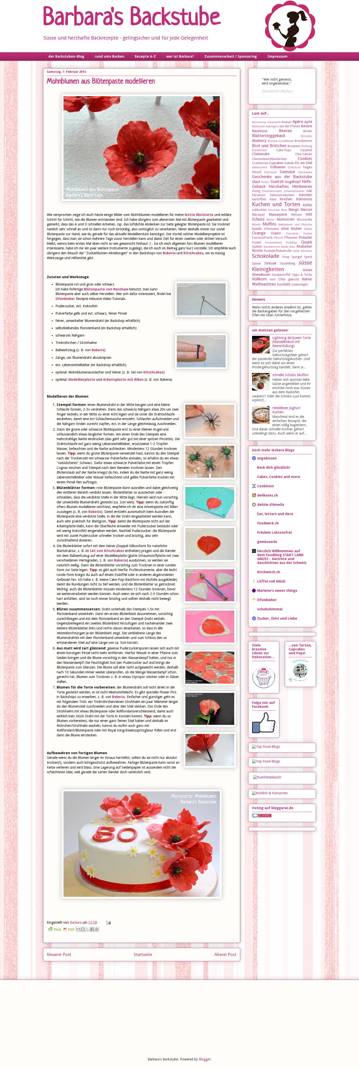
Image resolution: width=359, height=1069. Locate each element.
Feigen (307, 167)
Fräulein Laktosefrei (274, 532)
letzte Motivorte (199, 215)
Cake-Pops (283, 150)
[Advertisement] (79, 1017)
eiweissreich (259, 167)
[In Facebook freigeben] (92, 929)
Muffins (269, 224)
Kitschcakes (193, 253)
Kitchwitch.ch (268, 572)
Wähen (307, 279)
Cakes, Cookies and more (278, 477)
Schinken (306, 251)
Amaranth (274, 122)
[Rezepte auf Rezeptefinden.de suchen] (266, 761)
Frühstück (270, 172)
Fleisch (256, 172)
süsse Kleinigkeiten (282, 265)
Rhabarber (304, 246)
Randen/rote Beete (276, 246)
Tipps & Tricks (302, 274)
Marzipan (258, 214)
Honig (256, 191)
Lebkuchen (259, 210)
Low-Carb (274, 210)
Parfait (308, 233)
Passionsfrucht (262, 237)
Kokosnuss (304, 199)
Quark (306, 242)
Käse (273, 199)
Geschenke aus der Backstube (282, 176)
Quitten (257, 246)
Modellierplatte (82, 379)
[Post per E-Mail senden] (108, 922)
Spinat (256, 263)
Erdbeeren (277, 167)
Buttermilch (259, 150)
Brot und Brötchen (269, 145)
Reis (292, 246)
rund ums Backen (109, 56)
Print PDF (64, 929)
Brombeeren (303, 141)
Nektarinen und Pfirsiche (295, 224)
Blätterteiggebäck (268, 135)
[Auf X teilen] (87, 929)
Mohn (271, 219)
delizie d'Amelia (270, 505)
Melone (296, 214)
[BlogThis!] (82, 929)
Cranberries (260, 163)
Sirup (285, 257)
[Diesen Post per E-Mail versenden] (78, 929)
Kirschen (286, 199)
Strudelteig (287, 263)
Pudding (291, 242)
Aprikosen (258, 126)
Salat (296, 251)
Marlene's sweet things (277, 591)
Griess (265, 182)
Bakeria (170, 253)
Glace (256, 182)
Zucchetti (283, 284)
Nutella (257, 229)
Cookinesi (265, 486)
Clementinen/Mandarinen (269, 159)
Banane (306, 126)
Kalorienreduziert (282, 195)
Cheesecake (260, 154)
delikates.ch (267, 495)
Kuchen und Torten (276, 204)
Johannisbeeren (294, 191)
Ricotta (257, 251)
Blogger (205, 1059)
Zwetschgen (299, 284)
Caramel (306, 150)
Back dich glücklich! (273, 467)
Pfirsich (278, 237)
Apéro (298, 121)
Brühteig (306, 146)
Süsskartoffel (281, 274)
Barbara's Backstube (131, 19)
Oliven (308, 229)
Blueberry (259, 141)
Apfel (308, 122)
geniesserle (267, 542)
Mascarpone (278, 214)
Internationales (272, 191)
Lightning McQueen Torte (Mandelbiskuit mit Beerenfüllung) (291, 342)
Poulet (256, 242)
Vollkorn (259, 278)
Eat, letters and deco (275, 514)
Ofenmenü (271, 229)
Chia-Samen (303, 154)
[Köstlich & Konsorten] (270, 793)
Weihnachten (264, 284)
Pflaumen (290, 237)
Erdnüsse (294, 167)
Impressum (277, 56)
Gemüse (287, 171)
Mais (284, 210)
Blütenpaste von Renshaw (106, 289)
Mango (293, 210)
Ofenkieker (65, 299)
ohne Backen (291, 229)
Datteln (289, 163)
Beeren (285, 130)
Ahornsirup (259, 122)
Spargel (296, 257)
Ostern (276, 233)
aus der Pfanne (289, 126)
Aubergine (272, 126)
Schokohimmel (270, 609)
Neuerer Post (59, 954)
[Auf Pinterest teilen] (96, 929)
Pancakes (292, 233)
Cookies (305, 158)
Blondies (306, 136)
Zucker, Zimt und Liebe (277, 618)
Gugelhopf (293, 182)
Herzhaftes (279, 186)
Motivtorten (286, 219)
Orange (259, 233)
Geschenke (305, 172)
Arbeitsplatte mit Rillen (123, 379)
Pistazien (305, 237)
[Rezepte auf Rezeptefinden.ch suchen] (266, 747)
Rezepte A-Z (145, 56)
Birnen (307, 131)
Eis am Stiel (303, 163)
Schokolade (265, 256)
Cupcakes (276, 163)
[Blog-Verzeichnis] (262, 816)
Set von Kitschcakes (107, 551)
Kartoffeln (259, 199)
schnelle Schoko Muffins (290, 375)
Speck (308, 257)
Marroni (306, 210)
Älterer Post (225, 954)
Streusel (270, 263)
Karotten (305, 195)
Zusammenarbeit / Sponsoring (230, 56)
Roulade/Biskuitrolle (278, 251)
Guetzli (277, 181)
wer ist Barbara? (180, 56)
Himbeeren (302, 186)
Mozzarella (304, 219)
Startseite (143, 954)
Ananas (286, 122)
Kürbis (307, 205)
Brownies (294, 146)
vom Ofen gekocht (284, 279)
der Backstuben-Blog (66, 56)
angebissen (267, 458)
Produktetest (273, 242)
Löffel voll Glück (271, 581)
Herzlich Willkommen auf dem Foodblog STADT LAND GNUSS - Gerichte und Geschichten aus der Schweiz (281, 557)
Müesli (256, 224)
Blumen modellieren (281, 141)
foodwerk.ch (268, 523)
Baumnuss (259, 131)
